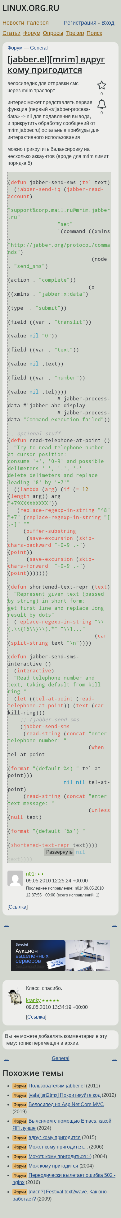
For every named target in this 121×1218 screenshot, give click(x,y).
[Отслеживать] (102, 104)
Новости (13, 23)
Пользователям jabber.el (57, 1085)
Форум (31, 33)
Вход (107, 23)
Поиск (94, 33)
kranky (33, 1000)
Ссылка (17, 907)
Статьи (11, 33)
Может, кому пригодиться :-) (60, 1156)
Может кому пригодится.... (58, 1146)
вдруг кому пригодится (55, 1137)
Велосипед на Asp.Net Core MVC (66, 1104)
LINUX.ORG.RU (30, 7)
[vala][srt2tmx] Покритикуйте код (65, 1095)
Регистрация (80, 23)
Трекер (75, 33)
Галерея (38, 23)
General (39, 47)
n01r (31, 873)
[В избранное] (102, 85)
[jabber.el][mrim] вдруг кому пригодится (56, 64)
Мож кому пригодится (53, 1165)
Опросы (53, 33)
